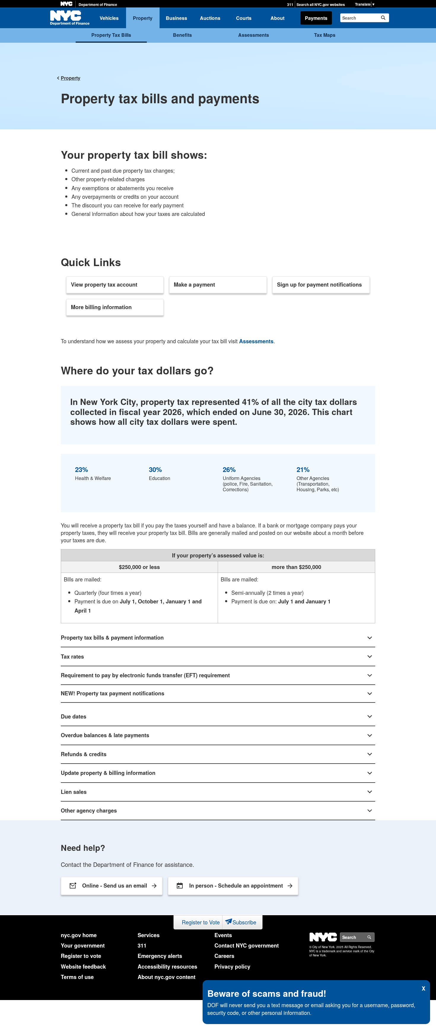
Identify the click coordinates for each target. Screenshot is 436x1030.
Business (176, 18)
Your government (83, 945)
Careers (224, 956)
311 (290, 4)
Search (374, 937)
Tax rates (72, 656)
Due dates (73, 716)
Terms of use (77, 977)
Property (142, 18)
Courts (244, 18)
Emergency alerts (160, 956)
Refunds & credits (83, 754)
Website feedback (83, 966)
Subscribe (244, 922)
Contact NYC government (246, 945)
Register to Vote (201, 922)
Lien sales (74, 792)
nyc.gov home (79, 935)
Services (149, 935)
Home (69, 17)
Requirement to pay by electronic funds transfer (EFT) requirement (145, 675)
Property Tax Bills (111, 34)
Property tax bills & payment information (112, 637)
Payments (316, 18)
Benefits (182, 34)
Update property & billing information (108, 773)
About (277, 18)
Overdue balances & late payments (105, 735)
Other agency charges (89, 810)
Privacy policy (232, 966)
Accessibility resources (167, 966)
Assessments (253, 34)
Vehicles (109, 18)
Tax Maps (324, 34)
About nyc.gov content (166, 977)
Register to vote (81, 956)
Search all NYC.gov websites (321, 4)
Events (223, 935)
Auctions (210, 18)
